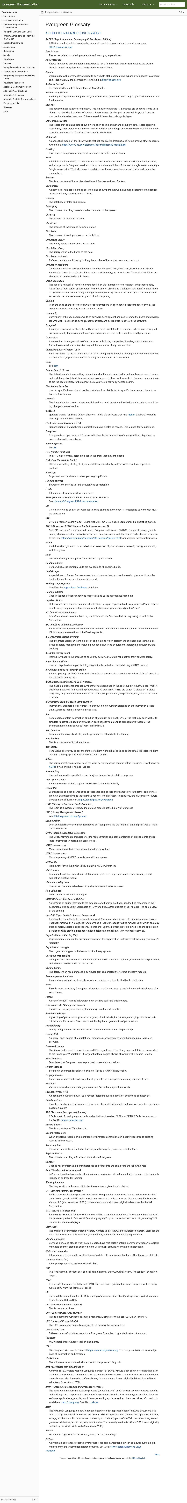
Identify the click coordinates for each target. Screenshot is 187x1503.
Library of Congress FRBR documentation (76, 501)
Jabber (94, 1402)
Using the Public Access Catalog (19, 67)
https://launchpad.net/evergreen (95, 799)
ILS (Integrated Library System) (70, 816)
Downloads (128, 4)
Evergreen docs (9, 12)
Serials (6, 55)
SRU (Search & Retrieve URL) (125, 1446)
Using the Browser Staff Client (17, 31)
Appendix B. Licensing (14, 95)
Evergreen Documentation (20, 4)
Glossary (7, 107)
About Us (146, 4)
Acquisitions (9, 47)
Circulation (8, 59)
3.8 (180, 12)
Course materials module (15, 71)
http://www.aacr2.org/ (61, 47)
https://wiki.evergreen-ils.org (102, 1350)
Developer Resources (13, 82)
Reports (7, 63)
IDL (55, 447)
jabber (131, 414)
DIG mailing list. (138, 1458)
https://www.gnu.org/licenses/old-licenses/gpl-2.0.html (91, 538)
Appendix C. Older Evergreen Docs (19, 99)
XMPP (52, 766)
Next (156, 1454)
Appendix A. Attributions (15, 91)
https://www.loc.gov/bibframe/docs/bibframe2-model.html (94, 144)
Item (55, 365)
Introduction (9, 16)
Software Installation (13, 20)
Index (6, 111)
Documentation (107, 4)
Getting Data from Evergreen (17, 87)
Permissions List (11, 103)
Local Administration (13, 43)
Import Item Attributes (75, 587)
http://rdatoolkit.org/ (72, 1120)
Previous (50, 1450)
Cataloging (8, 51)
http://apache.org (111, 79)
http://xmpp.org (70, 1402)
